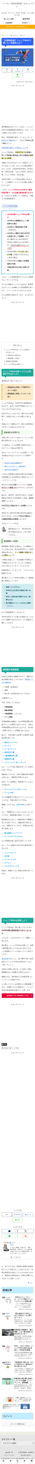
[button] (31, 726)
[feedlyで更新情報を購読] (9, 1236)
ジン (12, 1245)
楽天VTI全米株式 (10, 470)
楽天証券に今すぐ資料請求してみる (17, 995)
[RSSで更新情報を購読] (25, 1236)
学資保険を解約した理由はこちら (14, 148)
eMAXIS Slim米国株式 (12, 463)
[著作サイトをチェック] (9, 1231)
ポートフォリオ (9, 1455)
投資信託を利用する (14, 355)
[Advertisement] (17, 105)
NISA (5, 1044)
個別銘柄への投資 (13, 358)
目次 (15, 345)
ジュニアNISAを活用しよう (15, 364)
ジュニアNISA (15, 1048)
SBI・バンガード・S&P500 (14, 466)
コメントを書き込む (17, 1424)
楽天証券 (5, 959)
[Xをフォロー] (25, 1231)
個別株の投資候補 (12, 361)
